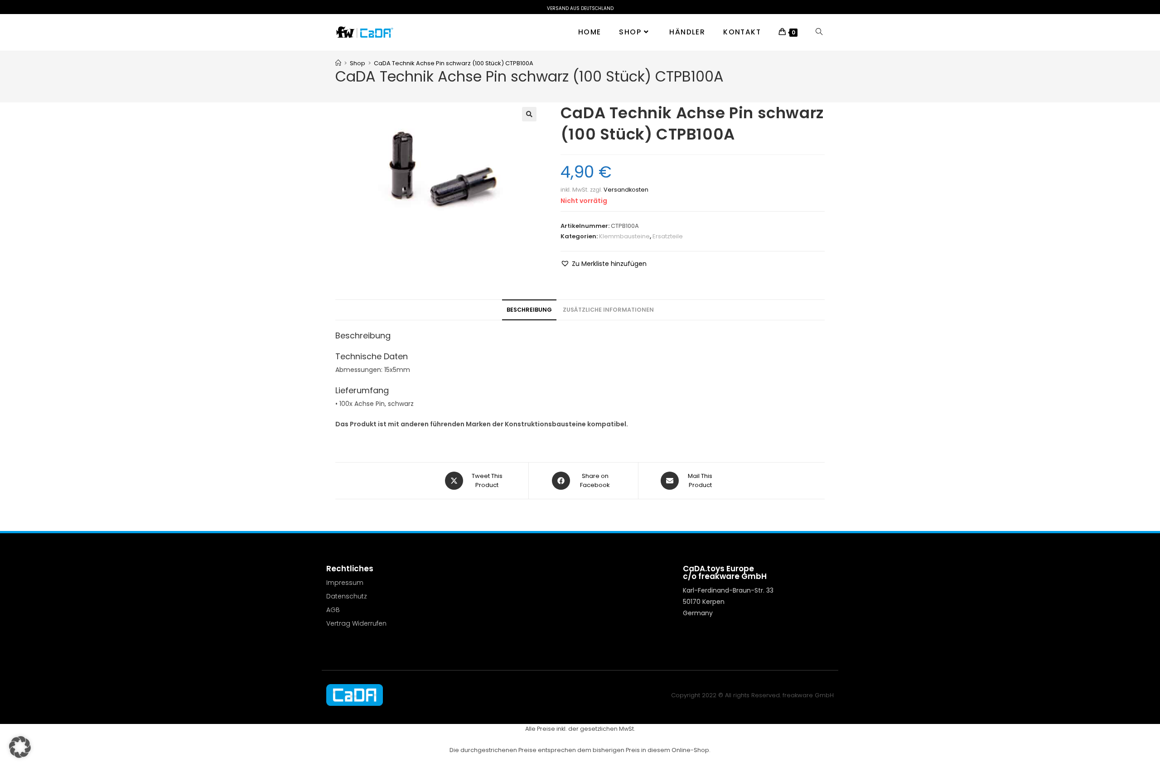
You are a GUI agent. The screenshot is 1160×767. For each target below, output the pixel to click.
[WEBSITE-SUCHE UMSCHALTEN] (819, 32)
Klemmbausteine (624, 236)
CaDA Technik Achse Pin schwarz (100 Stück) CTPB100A (453, 63)
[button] (529, 114)
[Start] (338, 63)
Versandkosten (626, 189)
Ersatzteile (667, 236)
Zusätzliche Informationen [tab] (608, 310)
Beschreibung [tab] (529, 310)
